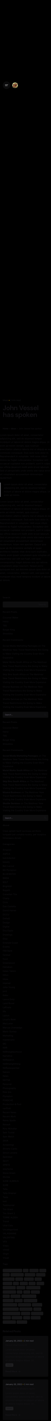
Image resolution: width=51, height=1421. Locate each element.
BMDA (6, 878)
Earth (19, 1279)
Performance (29, 1296)
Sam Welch (8, 1136)
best (43, 1270)
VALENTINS (9, 1237)
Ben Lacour (8, 866)
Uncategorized (10, 1229)
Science (37, 1305)
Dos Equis (8, 930)
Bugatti (6, 890)
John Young (9, 987)
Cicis (5, 902)
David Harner (9, 910)
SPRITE (6, 1164)
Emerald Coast (10, 942)
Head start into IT (16, 1345)
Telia (5, 1189)
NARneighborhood (12, 1051)
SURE (5, 1185)
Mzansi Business (11, 686)
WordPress (9, 1322)
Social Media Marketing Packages (20, 645)
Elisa (5, 938)
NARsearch (8, 1059)
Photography (9, 1088)
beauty (6, 862)
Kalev (5, 995)
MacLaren (8, 1023)
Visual (6, 1257)
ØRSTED (22, 1322)
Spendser (7, 1156)
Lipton (6, 1015)
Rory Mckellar (10, 1128)
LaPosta (7, 1007)
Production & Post (12, 1104)
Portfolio (8, 1300)
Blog (6, 1275)
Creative (30, 1275)
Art (25, 1270)
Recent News (9, 1112)
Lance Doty (9, 999)
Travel (6, 1221)
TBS (5, 625)
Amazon (7, 849)
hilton (5, 975)
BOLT (5, 882)
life (4, 1011)
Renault (6, 1124)
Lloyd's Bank (9, 1019)
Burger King (9, 629)
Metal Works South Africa (16, 662)
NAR (5, 1047)
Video (6, 1245)
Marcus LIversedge (12, 1027)
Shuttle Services (11, 699)
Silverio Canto (10, 1148)
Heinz (6, 621)
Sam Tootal (8, 1132)
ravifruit (7, 1108)
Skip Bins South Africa (14, 674)
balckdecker (9, 858)
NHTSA (6, 1080)
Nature (6, 1072)
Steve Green (9, 1173)
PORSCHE (8, 1100)
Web (26, 1317)
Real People (30, 1300)
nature (35, 1292)
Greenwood (9, 963)
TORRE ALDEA (10, 1217)
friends (7, 1283)
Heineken (7, 967)
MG (4, 1043)
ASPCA (6, 854)
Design (6, 922)
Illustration (9, 1287)
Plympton (8, 1096)
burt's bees (17, 1275)
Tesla (5, 1197)
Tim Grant (8, 1209)
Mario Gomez (10, 1031)
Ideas (5, 400)
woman (35, 1317)
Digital (6, 926)
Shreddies (8, 633)
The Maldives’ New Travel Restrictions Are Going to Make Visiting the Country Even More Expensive (25, 666)
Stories (6, 1177)
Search (6, 597)
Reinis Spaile (9, 1120)
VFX (5, 1241)
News (5, 1076)
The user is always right (20, 1388)
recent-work (10, 1305)
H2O (32, 1283)
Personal (7, 1084)
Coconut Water (10, 617)
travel (6, 1317)
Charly (6, 898)
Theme (25, 1313)
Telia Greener (9, 1193)
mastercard (8, 1039)
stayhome (8, 1169)
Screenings (8, 1144)
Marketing (8, 1035)
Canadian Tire (10, 894)
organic (15, 1296)
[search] (45, 715)
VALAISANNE (9, 1233)
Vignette (17, 1317)
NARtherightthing (11, 1063)
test (5, 1201)
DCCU (6, 914)
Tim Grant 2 (9, 1213)
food (5, 959)
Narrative (7, 1055)
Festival (28, 1279)
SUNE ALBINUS (11, 1181)
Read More (11, 1371)
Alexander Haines (12, 1270)
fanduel (6, 954)
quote (18, 1300)
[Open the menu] (6, 85)
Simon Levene (10, 1152)
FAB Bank (7, 950)
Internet (7, 983)
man (27, 1292)
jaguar (21, 1287)
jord (5, 991)
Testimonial (8, 1205)
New (6, 1296)
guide (23, 1283)
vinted (6, 1249)
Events (6, 946)
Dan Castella (9, 906)
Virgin (6, 1253)
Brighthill (7, 886)
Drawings (7, 934)
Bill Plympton (9, 870)
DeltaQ (6, 918)
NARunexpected (11, 1068)
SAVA (5, 1140)
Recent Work (9, 1116)
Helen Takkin (9, 971)
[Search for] (25, 715)
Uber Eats (8, 1225)
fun (16, 1283)
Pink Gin (7, 1092)
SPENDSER (26, 1309)
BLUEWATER (9, 874)
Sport (6, 1160)
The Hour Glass (11, 1313)
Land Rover (8, 1003)
